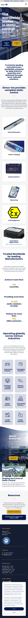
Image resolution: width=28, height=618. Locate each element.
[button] (26, 4)
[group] (14, 72)
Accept (14, 608)
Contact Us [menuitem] (16, 1)
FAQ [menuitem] (12, 1)
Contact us (17, 43)
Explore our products (7, 44)
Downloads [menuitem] (7, 1)
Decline (14, 612)
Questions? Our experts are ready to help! (14, 517)
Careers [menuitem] (22, 1)
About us (13, 458)
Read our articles (14, 512)
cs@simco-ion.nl (8, 554)
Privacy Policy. (19, 594)
